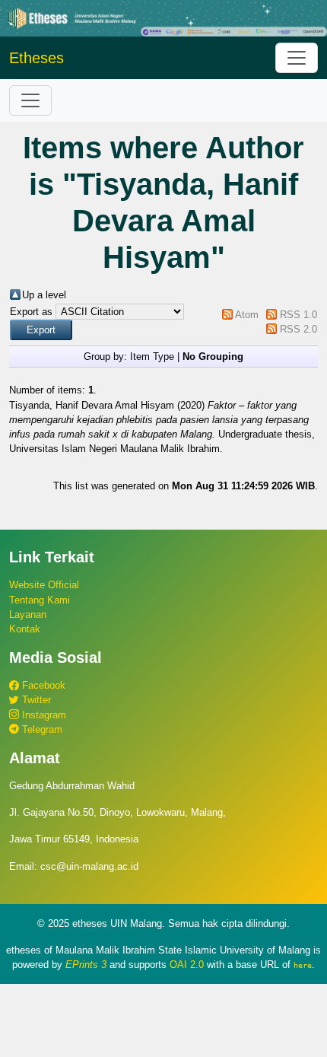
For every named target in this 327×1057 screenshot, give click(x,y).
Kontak (24, 629)
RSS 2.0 (298, 329)
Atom (247, 314)
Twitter (35, 699)
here (303, 964)
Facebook (42, 685)
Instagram (42, 715)
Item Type (152, 356)
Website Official (44, 585)
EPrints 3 (85, 964)
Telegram (40, 729)
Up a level (44, 295)
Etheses (36, 57)
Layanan (27, 614)
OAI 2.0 (187, 964)
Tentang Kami (39, 600)
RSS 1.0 (298, 314)
